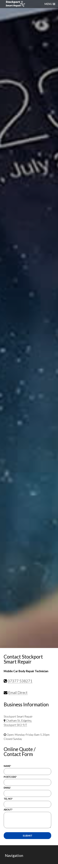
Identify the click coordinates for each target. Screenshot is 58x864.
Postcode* (10, 777)
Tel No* (8, 798)
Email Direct (18, 692)
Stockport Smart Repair (28, 4)
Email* (7, 787)
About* (8, 809)
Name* (7, 766)
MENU (48, 4)
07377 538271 (20, 681)
